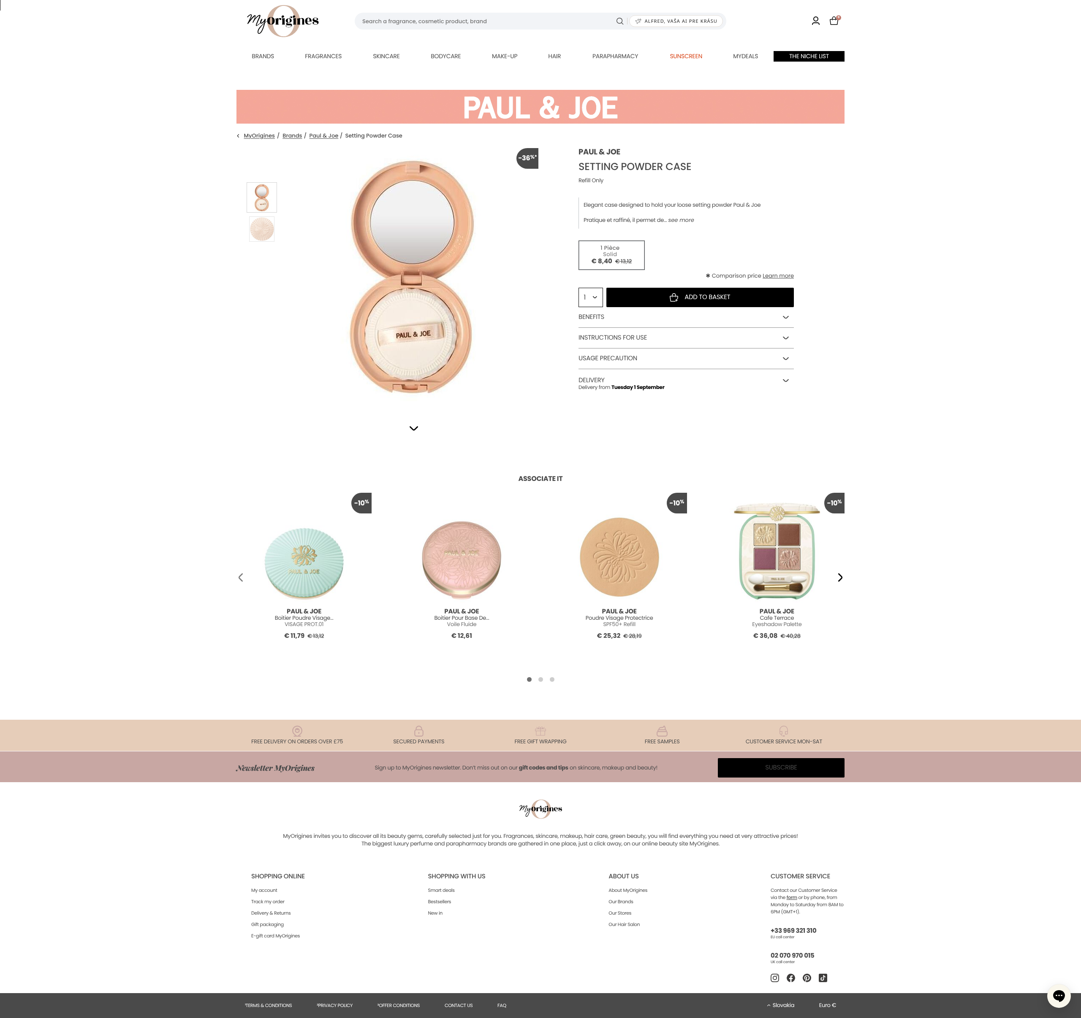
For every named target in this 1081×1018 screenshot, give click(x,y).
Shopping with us (457, 876)
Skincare (386, 56)
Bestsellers (439, 901)
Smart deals (441, 890)
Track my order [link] (268, 901)
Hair (554, 56)
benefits (591, 317)
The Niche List (809, 56)
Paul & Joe (324, 136)
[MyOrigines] (283, 21)
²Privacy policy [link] (335, 1005)
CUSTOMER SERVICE (800, 876)
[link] (816, 21)
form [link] (792, 897)
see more (681, 220)
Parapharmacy (615, 56)
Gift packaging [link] (267, 924)
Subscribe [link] (781, 767)
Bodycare (446, 56)
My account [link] (264, 890)
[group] (411, 274)
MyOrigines (259, 136)
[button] (413, 428)
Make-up (504, 56)
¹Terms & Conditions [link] (268, 1005)
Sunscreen (686, 56)
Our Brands (620, 901)
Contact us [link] (459, 1005)
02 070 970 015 (792, 956)
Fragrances (323, 56)
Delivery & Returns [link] (271, 913)
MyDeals (745, 56)
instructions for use (613, 337)
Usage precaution (608, 358)
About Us (623, 876)
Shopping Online (278, 876)
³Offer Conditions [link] (399, 1005)
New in (435, 913)
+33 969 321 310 (793, 931)
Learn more (778, 276)
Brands (263, 56)
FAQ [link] (501, 1005)
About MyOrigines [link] (627, 890)
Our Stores (619, 913)
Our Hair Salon (624, 924)
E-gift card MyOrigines (275, 935)
